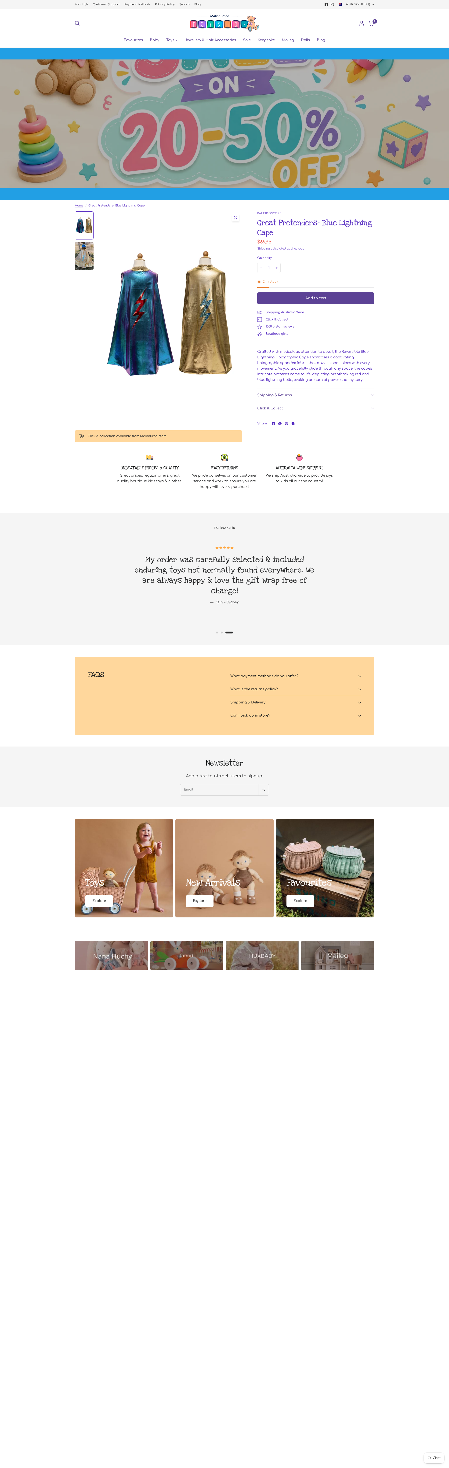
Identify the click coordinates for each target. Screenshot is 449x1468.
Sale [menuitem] (247, 40)
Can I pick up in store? (250, 715)
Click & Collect (270, 408)
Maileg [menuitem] (288, 40)
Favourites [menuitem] (133, 40)
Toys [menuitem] (170, 40)
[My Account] (361, 23)
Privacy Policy (165, 4)
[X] (280, 424)
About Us (81, 4)
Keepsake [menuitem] (266, 40)
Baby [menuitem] (154, 40)
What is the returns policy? (254, 689)
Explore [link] (99, 901)
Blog (197, 4)
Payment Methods (137, 4)
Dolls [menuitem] (305, 40)
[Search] (78, 23)
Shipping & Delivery (247, 702)
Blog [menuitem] (321, 40)
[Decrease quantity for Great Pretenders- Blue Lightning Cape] (261, 268)
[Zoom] (235, 217)
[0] (370, 23)
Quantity (264, 258)
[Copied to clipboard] (293, 424)
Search (184, 4)
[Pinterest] (286, 424)
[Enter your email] (263, 789)
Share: (262, 423)
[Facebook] (326, 4)
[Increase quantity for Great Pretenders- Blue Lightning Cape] (276, 268)
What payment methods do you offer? (264, 676)
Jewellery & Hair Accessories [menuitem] (210, 40)
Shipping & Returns (274, 395)
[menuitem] (83, 4)
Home (79, 205)
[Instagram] (332, 4)
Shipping (263, 248)
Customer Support (106, 4)
